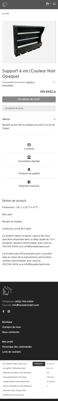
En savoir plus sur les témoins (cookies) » (51, 375)
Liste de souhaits (11, 352)
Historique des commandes (17, 347)
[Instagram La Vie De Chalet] (9, 311)
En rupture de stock (29, 99)
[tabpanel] (29, 42)
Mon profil (7, 341)
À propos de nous (11, 327)
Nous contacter (10, 332)
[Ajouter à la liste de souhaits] (54, 82)
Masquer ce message (39, 364)
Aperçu (6, 119)
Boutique (7, 322)
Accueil (5, 13)
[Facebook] (3, 311)
